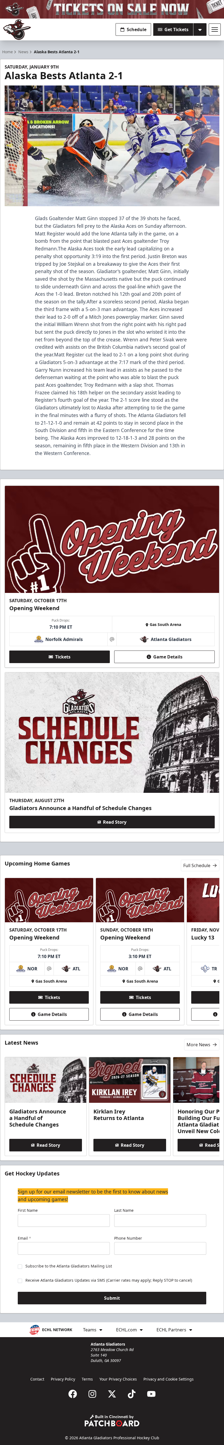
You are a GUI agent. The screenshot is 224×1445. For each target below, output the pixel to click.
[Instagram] (92, 1394)
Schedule (136, 29)
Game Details (167, 657)
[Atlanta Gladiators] (17, 29)
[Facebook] (72, 1394)
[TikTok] (131, 1394)
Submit (112, 1298)
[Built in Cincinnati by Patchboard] (112, 1420)
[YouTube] (151, 1394)
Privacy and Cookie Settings (168, 1379)
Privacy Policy (63, 1379)
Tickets (62, 657)
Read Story (114, 822)
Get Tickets (176, 29)
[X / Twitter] (112, 1394)
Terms (87, 1379)
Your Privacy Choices (118, 1379)
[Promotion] (112, 9)
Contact (37, 1379)
